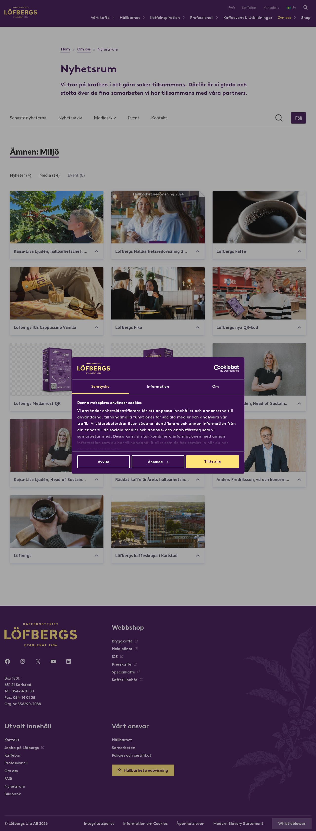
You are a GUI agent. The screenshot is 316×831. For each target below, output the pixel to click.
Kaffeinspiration (165, 17)
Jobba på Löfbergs (21, 747)
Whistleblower (292, 823)
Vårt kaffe (100, 17)
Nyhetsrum (14, 786)
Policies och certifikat (131, 755)
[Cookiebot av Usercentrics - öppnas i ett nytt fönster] (217, 368)
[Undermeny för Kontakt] (280, 7)
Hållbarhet (130, 17)
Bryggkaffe (122, 641)
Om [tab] (215, 386)
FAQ (231, 7)
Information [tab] (158, 386)
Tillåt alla (212, 461)
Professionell (201, 17)
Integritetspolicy (99, 823)
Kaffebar (249, 7)
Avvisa (103, 461)
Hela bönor (122, 648)
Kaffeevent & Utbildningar (247, 17)
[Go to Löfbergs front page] (20, 16)
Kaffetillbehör (124, 679)
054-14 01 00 (23, 690)
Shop (306, 17)
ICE (115, 656)
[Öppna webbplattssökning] (306, 7)
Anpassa (155, 461)
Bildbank (12, 793)
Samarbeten (123, 747)
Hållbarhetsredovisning (146, 770)
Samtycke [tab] (100, 386)
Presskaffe (121, 664)
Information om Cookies (145, 823)
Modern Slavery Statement (238, 823)
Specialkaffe (123, 672)
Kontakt (269, 7)
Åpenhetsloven (190, 823)
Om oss (284, 17)
